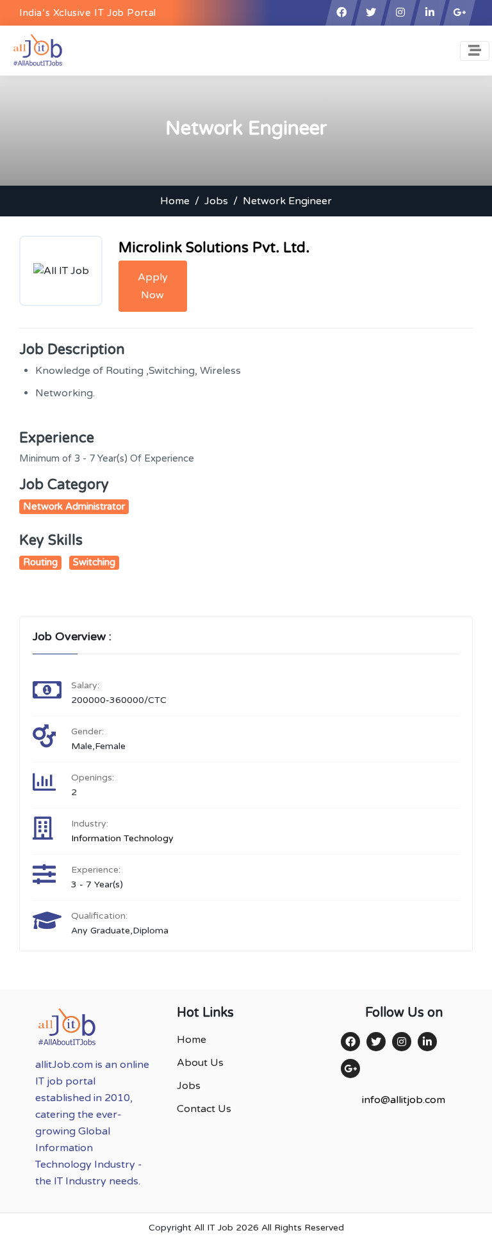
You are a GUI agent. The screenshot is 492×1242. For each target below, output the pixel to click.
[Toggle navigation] (474, 51)
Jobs (216, 201)
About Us (200, 1062)
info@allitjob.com (403, 1099)
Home (175, 201)
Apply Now (153, 286)
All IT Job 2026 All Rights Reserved (269, 1227)
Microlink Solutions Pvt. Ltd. (214, 247)
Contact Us (204, 1108)
